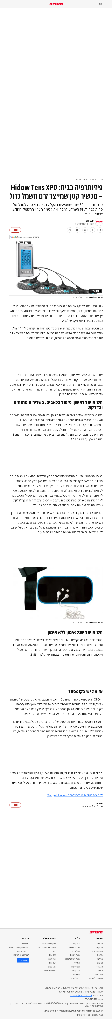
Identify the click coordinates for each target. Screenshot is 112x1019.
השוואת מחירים (50, 970)
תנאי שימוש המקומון (21, 955)
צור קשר (76, 943)
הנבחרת (99, 966)
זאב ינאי (90, 220)
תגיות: (99, 803)
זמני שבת (52, 966)
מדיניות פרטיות (22, 951)
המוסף (77, 962)
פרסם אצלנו (74, 947)
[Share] (100, 230)
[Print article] (69, 230)
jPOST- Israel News (47, 947)
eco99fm (52, 959)
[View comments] (15, 230)
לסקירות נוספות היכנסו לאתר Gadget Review (75, 795)
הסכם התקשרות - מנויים (19, 947)
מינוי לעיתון (75, 966)
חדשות (100, 943)
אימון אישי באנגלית (48, 943)
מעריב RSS (75, 955)
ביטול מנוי (75, 978)
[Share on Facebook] (92, 230)
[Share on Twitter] (85, 230)
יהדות (100, 970)
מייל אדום (76, 951)
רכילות (100, 959)
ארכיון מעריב (74, 970)
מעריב (100, 179)
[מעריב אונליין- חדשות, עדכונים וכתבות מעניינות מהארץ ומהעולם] (56, 4)
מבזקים (100, 947)
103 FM (52, 955)
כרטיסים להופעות (96, 978)
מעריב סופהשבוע (72, 959)
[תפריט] (105, 4)
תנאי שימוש (24, 943)
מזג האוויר (98, 974)
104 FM (52, 962)
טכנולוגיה (80, 179)
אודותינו (76, 974)
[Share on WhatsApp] (77, 230)
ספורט (100, 955)
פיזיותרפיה (86, 806)
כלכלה (91, 179)
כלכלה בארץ (97, 951)
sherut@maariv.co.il (81, 995)
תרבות (100, 962)
